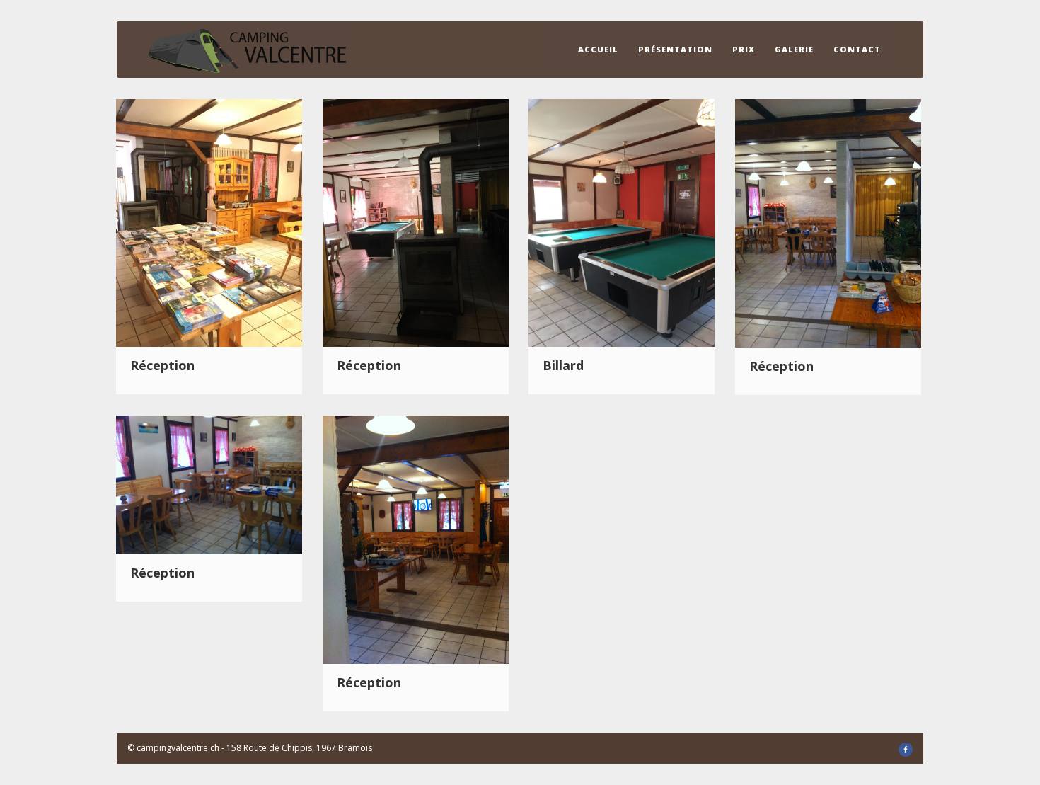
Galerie (794, 49)
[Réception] (209, 221)
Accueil (598, 49)
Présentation (675, 49)
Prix (743, 49)
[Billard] (621, 221)
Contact (857, 49)
